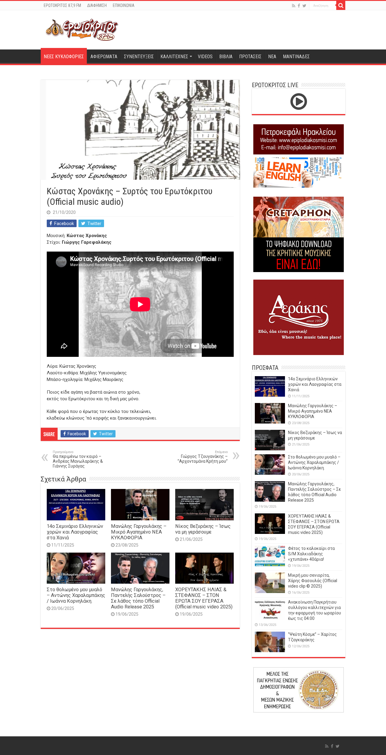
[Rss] (293, 5)
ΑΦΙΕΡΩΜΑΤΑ (103, 56)
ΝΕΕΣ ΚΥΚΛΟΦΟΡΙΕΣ (64, 56)
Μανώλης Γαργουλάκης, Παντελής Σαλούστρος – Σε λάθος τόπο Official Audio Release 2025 (138, 598)
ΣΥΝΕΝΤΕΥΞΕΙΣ (139, 56)
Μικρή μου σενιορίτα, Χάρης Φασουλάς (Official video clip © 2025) (312, 580)
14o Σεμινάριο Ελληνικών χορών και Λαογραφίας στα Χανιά (75, 532)
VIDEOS (205, 56)
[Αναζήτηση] (340, 5)
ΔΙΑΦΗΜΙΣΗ (97, 5)
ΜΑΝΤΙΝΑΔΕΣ (296, 56)
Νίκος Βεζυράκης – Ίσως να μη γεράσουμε (203, 529)
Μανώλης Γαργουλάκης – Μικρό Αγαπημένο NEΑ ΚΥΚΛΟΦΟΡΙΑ (138, 532)
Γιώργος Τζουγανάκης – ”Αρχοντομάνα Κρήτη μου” (203, 457)
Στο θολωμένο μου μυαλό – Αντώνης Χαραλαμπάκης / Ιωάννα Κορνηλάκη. (76, 595)
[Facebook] (299, 5)
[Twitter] (304, 5)
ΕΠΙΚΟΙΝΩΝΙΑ (123, 5)
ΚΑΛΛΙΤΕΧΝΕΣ (174, 56)
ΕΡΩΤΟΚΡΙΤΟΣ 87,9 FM (62, 5)
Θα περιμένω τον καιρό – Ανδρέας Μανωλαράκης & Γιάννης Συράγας (78, 459)
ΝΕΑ (272, 56)
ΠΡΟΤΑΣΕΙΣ (250, 56)
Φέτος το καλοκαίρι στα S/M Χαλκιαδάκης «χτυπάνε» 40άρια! (311, 554)
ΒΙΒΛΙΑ (226, 56)
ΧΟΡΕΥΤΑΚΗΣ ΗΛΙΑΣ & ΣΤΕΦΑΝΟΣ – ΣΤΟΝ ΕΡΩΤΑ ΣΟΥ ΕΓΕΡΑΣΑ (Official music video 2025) (204, 598)
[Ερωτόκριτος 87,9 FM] (82, 29)
